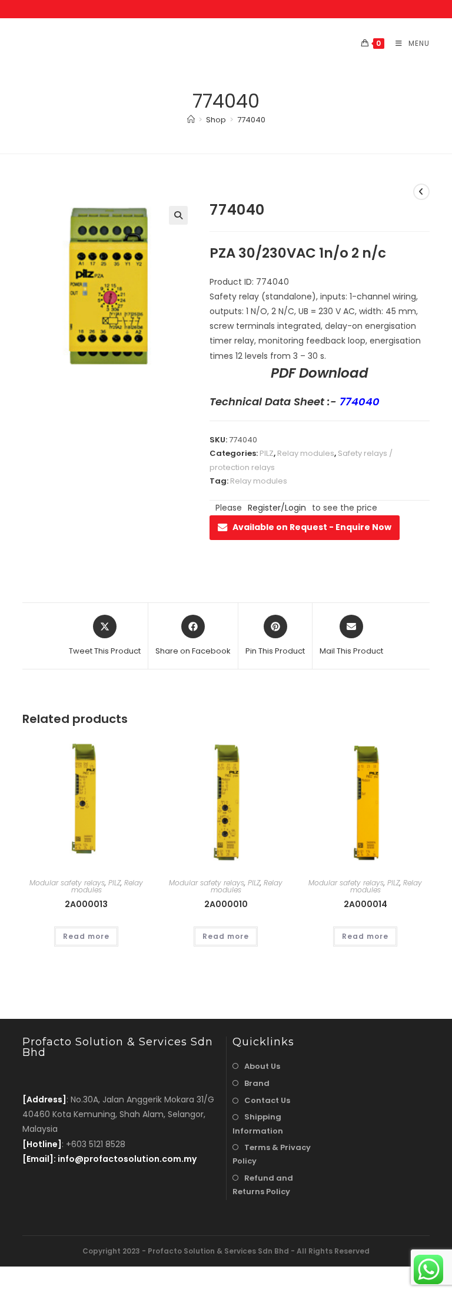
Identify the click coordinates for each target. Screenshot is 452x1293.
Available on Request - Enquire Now (311, 527)
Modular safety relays (67, 883)
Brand (257, 1083)
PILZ (267, 453)
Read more (86, 936)
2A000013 (86, 904)
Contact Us (267, 1100)
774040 (251, 119)
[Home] (191, 119)
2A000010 (226, 904)
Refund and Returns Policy (262, 1184)
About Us (262, 1066)
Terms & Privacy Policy (271, 1154)
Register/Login (277, 508)
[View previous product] (421, 192)
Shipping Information (257, 1123)
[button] (178, 215)
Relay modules (305, 453)
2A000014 (365, 904)
